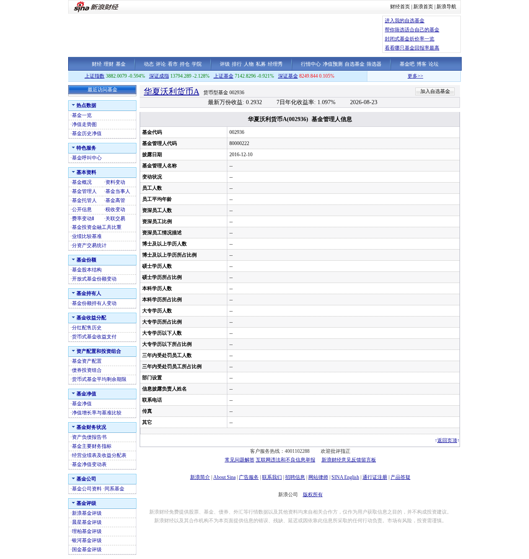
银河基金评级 (87, 540)
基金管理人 (84, 191)
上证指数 (95, 76)
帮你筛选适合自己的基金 (412, 30)
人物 (249, 64)
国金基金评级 (87, 549)
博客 (422, 64)
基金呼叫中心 (87, 158)
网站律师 (318, 477)
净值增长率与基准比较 (97, 413)
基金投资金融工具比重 (97, 227)
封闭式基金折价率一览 (409, 39)
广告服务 (249, 477)
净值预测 (333, 64)
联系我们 (272, 477)
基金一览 (82, 115)
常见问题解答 (240, 460)
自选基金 (355, 64)
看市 (173, 64)
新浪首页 (423, 7)
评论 (161, 64)
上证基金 (224, 76)
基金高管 (115, 200)
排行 (237, 64)
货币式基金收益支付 (94, 337)
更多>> (409, 76)
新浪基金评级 (87, 513)
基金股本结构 (87, 270)
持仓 (185, 64)
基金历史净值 (87, 133)
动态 (149, 64)
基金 (121, 64)
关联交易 (115, 218)
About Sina (224, 477)
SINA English (345, 477)
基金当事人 (117, 191)
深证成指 (159, 76)
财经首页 (400, 7)
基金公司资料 (87, 489)
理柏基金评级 (87, 531)
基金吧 (407, 64)
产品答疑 (400, 477)
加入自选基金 (435, 91)
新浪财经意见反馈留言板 (349, 460)
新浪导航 (446, 7)
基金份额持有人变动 (94, 303)
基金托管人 (84, 200)
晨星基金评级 (87, 522)
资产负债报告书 (89, 437)
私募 (261, 64)
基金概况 (82, 182)
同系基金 (114, 489)
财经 (97, 64)
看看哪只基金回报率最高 (412, 48)
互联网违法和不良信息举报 (285, 460)
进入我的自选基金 (404, 21)
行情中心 (311, 64)
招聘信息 (295, 477)
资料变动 (115, 182)
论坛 (433, 64)
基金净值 (82, 404)
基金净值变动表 (89, 464)
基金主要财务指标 (92, 446)
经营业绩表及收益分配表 (99, 455)
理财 (109, 64)
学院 (197, 64)
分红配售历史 (87, 328)
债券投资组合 (87, 370)
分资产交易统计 (89, 245)
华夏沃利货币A (171, 91)
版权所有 (313, 494)
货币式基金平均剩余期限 (99, 379)
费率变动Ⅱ (83, 218)
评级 (225, 64)
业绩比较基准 (87, 236)
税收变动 (115, 209)
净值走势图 (84, 124)
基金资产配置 (87, 361)
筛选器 (374, 64)
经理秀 (275, 64)
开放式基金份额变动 (94, 279)
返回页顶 (447, 440)
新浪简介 (200, 477)
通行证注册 (374, 477)
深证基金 (288, 76)
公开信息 (82, 209)
